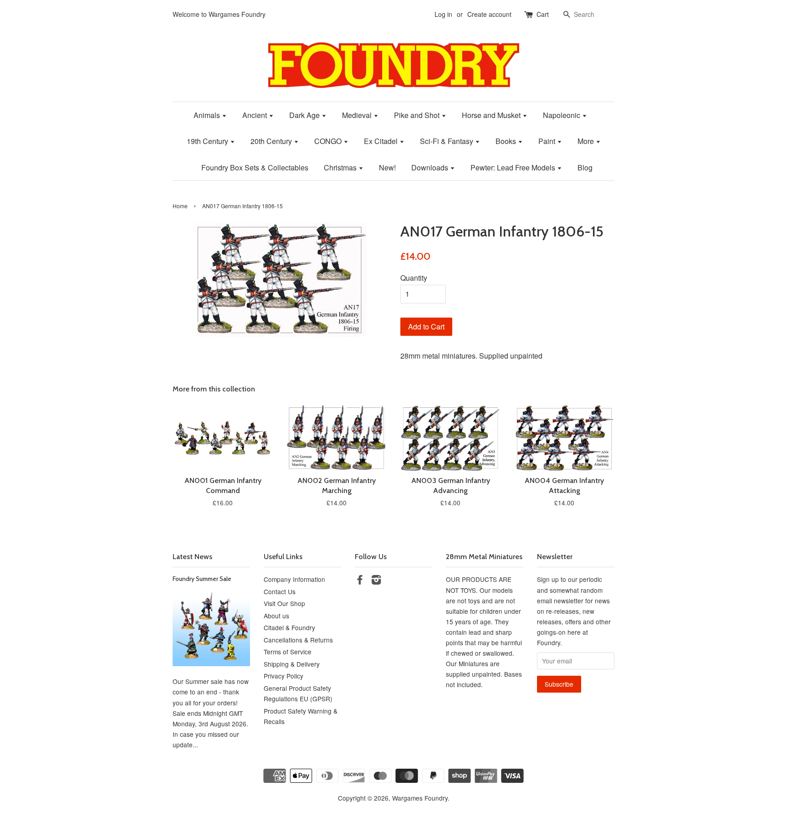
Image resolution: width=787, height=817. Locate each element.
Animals (208, 115)
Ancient (255, 115)
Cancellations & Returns (298, 639)
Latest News (192, 556)
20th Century (272, 141)
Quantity (413, 277)
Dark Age (305, 115)
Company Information (294, 579)
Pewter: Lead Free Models (513, 167)
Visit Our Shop (284, 603)
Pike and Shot (417, 115)
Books (507, 141)
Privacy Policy (283, 675)
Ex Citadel (381, 141)
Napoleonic (562, 115)
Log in (443, 14)
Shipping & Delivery (292, 663)
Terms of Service (288, 651)
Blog (585, 167)
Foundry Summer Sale (202, 578)
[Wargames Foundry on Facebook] (360, 581)
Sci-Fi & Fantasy (447, 141)
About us (276, 615)
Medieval (357, 115)
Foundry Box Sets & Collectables (254, 167)
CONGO (328, 141)
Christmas (341, 167)
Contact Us (280, 591)
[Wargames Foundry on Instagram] (376, 581)
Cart (543, 14)
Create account (489, 14)
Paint (547, 141)
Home (180, 206)
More (586, 141)
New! (387, 167)
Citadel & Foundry (289, 627)
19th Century (208, 141)
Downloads (430, 167)
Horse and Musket (492, 115)
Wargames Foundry (420, 797)
